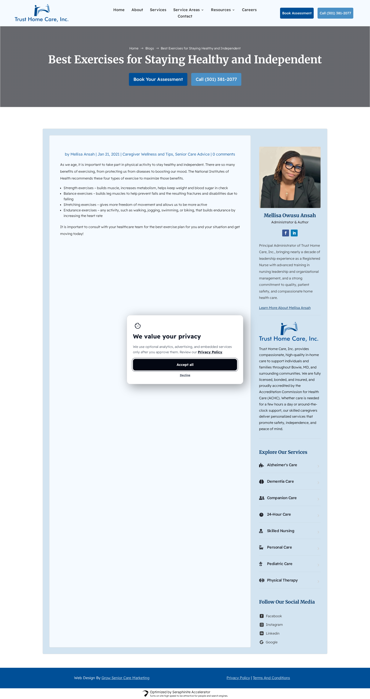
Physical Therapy (282, 580)
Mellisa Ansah (82, 154)
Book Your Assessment (158, 79)
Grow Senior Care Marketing (125, 677)
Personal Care (279, 547)
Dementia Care (280, 481)
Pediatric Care (279, 563)
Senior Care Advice (192, 154)
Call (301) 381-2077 (335, 13)
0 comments (224, 154)
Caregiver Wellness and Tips (147, 154)
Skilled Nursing (280, 530)
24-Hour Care (279, 514)
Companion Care (282, 497)
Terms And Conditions (271, 677)
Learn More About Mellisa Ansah (285, 308)
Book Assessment (297, 13)
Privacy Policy (238, 677)
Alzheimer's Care (282, 464)
